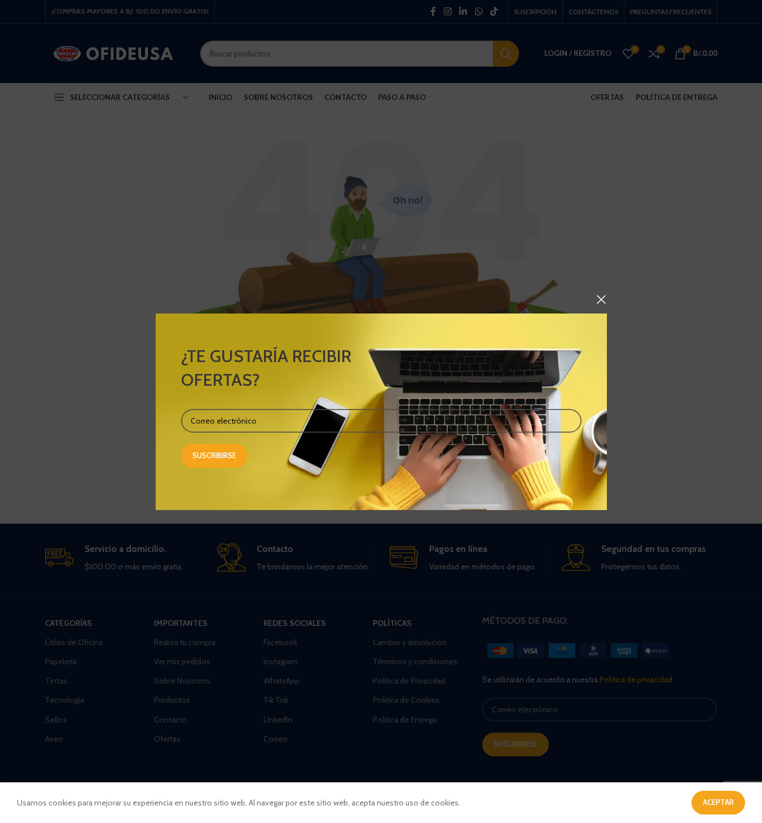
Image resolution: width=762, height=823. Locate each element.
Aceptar (718, 802)
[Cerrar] (601, 299)
